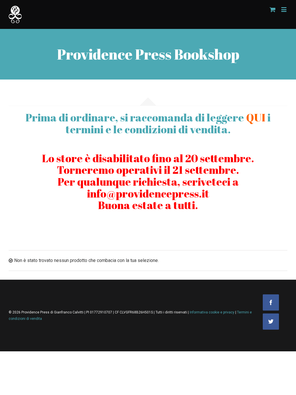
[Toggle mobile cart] (272, 9)
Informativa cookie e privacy (212, 312)
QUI (255, 117)
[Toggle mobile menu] (284, 9)
